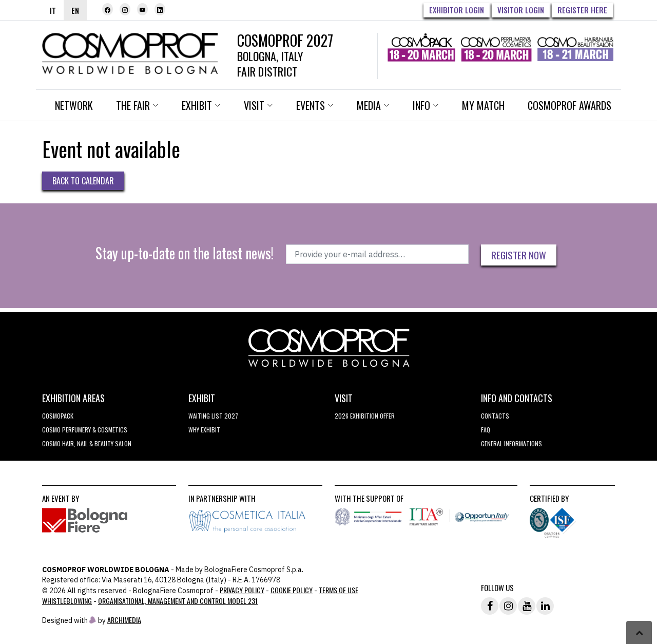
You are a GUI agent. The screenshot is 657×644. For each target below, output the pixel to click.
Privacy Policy (242, 589)
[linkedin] (159, 9)
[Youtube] (142, 9)
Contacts (495, 415)
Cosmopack (57, 415)
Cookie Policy (291, 589)
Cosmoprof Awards (569, 105)
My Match (483, 105)
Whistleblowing (67, 600)
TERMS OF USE (338, 589)
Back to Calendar (83, 181)
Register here (582, 9)
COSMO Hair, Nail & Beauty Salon (86, 443)
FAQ (485, 429)
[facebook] (107, 9)
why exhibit (204, 429)
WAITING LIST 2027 (213, 415)
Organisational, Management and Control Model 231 (178, 600)
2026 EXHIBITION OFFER (365, 415)
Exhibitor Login (456, 9)
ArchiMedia (124, 619)
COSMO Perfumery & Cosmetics (84, 429)
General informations (511, 443)
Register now (518, 255)
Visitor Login (520, 9)
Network (74, 105)
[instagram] (125, 9)
